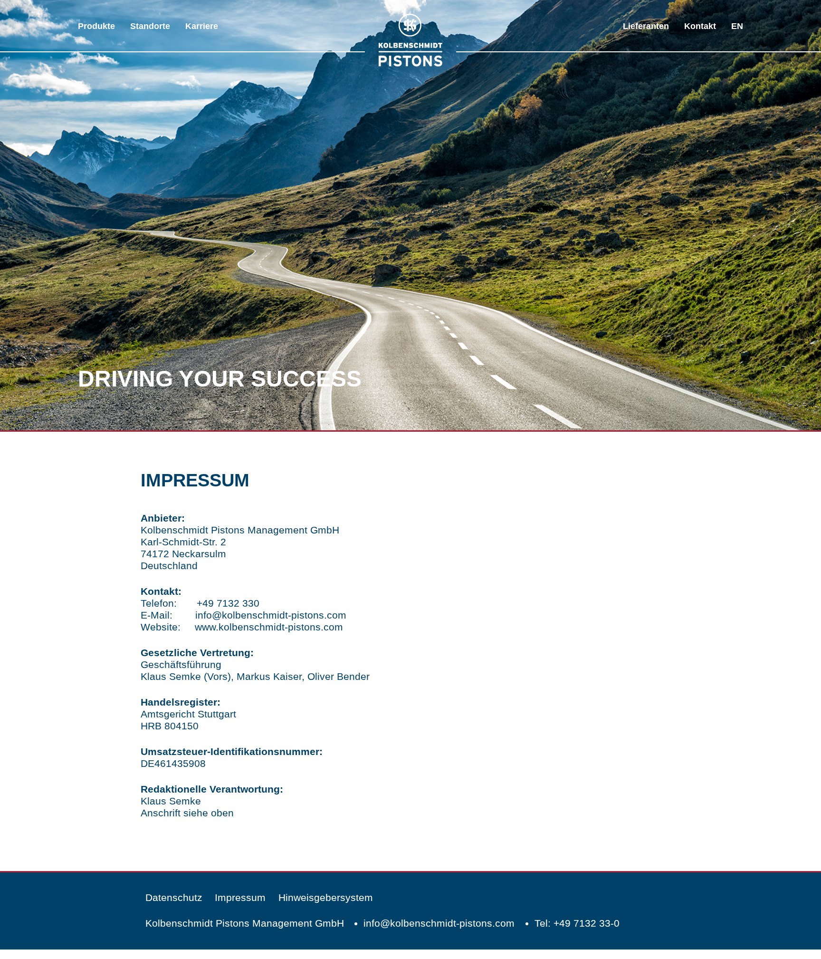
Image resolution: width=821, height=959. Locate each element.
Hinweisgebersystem (325, 897)
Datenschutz (173, 897)
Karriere (201, 26)
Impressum (240, 897)
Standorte (150, 26)
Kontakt (700, 26)
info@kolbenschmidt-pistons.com (270, 615)
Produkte (96, 26)
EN (737, 26)
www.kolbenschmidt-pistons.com (269, 626)
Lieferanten (646, 26)
